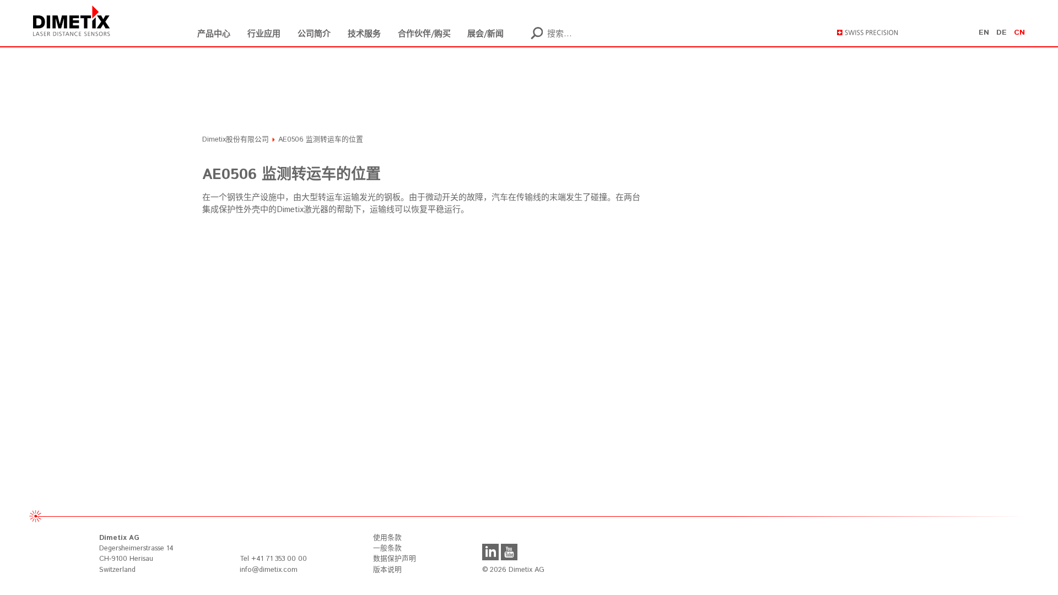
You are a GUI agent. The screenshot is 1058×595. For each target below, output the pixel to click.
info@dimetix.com (269, 570)
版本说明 (387, 570)
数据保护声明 (394, 559)
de (1001, 32)
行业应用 (263, 34)
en (984, 32)
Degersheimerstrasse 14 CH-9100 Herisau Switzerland (136, 554)
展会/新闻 (485, 34)
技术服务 (364, 34)
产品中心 (213, 34)
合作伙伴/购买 (424, 34)
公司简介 (314, 34)
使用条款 (387, 538)
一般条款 (387, 548)
